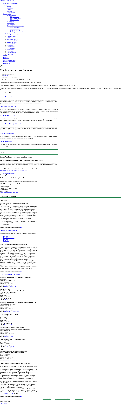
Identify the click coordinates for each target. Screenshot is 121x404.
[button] (7, 97)
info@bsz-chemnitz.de (10, 286)
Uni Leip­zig (6, 236)
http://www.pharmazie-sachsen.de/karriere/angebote (13, 170)
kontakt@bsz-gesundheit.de (11, 311)
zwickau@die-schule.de (10, 360)
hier (21, 227)
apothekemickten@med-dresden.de (9, 192)
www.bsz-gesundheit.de (6, 393)
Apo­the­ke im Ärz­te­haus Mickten (62, 399)
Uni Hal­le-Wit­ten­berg (8, 238)
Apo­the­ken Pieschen (46, 399)
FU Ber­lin (6, 241)
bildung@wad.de (8, 336)
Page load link (3, 403)
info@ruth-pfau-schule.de (11, 299)
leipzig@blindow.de (9, 324)
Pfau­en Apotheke (79, 399)
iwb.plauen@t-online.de (10, 346)
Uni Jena (5, 239)
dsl (15, 80)
